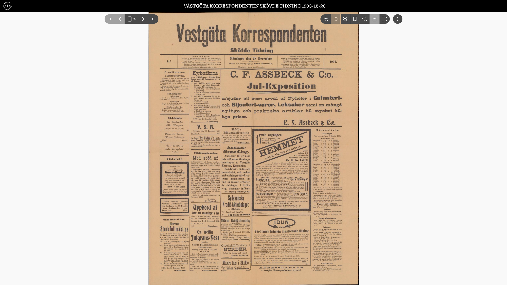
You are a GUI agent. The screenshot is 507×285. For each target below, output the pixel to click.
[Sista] (153, 19)
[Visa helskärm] (384, 19)
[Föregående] (120, 19)
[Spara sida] (355, 19)
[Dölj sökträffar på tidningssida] (374, 19)
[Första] (110, 19)
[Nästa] (143, 19)
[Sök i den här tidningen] (365, 19)
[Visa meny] (397, 19)
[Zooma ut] (325, 19)
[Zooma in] (345, 19)
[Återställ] (335, 19)
